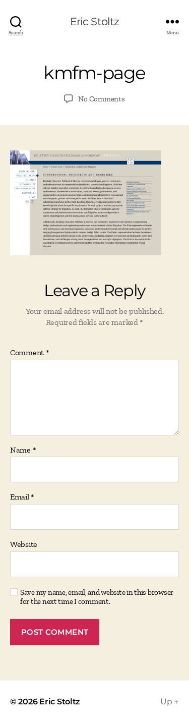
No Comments (101, 98)
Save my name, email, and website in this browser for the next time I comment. (96, 597)
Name (23, 450)
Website (23, 544)
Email (22, 497)
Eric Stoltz (94, 21)
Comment (29, 352)
